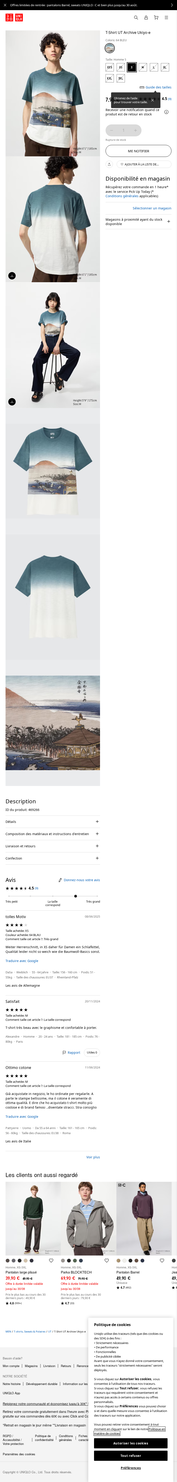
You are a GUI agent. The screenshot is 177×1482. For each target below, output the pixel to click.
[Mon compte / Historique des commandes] (146, 17)
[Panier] (156, 17)
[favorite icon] (51, 1261)
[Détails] (166, 112)
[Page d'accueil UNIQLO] (14, 17)
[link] (93, 5)
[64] (110, 48)
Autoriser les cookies (130, 1443)
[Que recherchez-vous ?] (136, 17)
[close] (5, 5)
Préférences (131, 1468)
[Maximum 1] (136, 130)
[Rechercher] (166, 17)
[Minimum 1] (112, 130)
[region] (130, 1400)
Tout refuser (131, 1456)
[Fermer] (153, 100)
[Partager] (109, 164)
